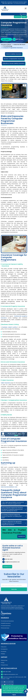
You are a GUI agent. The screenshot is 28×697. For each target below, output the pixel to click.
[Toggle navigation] (25, 8)
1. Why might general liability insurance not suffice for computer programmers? (13, 503)
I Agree (14, 694)
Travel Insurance (5, 625)
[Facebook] (2, 682)
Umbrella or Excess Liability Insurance (13, 63)
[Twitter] (7, 682)
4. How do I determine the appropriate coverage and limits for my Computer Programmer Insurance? (12, 523)
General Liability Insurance (13, 54)
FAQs (2, 662)
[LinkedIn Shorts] (12, 684)
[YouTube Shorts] (5, 684)
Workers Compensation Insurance (14, 58)
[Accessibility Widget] (26, 691)
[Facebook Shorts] (2, 684)
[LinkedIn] (12, 682)
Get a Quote (23, 14)
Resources (4, 660)
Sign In (24, 16)
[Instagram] (10, 682)
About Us (3, 647)
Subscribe (14, 589)
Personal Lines (5, 628)
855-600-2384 (19, 39)
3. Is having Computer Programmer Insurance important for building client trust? (12, 516)
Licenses (3, 651)
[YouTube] (5, 682)
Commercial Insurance (7, 621)
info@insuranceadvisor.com (12, 561)
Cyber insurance (5, 383)
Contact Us (21, 536)
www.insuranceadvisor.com (9, 487)
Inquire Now (17, 16)
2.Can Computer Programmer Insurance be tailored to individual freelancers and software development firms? (12, 509)
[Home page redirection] (14, 600)
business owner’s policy (9, 327)
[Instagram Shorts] (10, 684)
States (3, 653)
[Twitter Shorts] (7, 684)
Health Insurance (6, 623)
